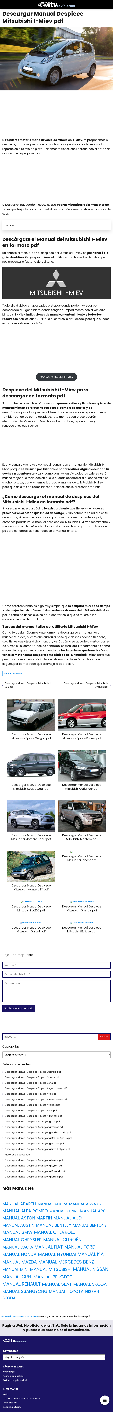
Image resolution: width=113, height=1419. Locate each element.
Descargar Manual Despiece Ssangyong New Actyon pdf (37, 1149)
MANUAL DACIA (17, 1247)
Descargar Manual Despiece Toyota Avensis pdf (32, 1105)
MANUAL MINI (15, 1269)
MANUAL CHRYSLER (22, 1240)
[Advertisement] (56, 114)
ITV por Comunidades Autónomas (21, 1398)
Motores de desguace (17, 1154)
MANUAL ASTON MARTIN (27, 1218)
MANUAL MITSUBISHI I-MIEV (56, 377)
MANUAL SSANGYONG (24, 1291)
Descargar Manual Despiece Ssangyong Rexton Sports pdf (38, 1138)
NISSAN (92, 1291)
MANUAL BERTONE (90, 1225)
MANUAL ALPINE (64, 1211)
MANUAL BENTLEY (53, 1225)
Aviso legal (9, 1371)
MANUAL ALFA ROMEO (25, 1211)
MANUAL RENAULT (21, 1284)
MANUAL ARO (93, 1211)
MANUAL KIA (91, 1254)
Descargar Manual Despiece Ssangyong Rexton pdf (34, 1143)
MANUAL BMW (17, 1232)
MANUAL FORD (79, 1247)
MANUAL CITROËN (62, 1239)
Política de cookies (13, 1375)
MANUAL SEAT (57, 1284)
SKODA (9, 1298)
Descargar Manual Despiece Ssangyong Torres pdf (34, 1127)
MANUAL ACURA (52, 1204)
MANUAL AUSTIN (18, 1225)
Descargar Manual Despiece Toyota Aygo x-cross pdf (36, 1088)
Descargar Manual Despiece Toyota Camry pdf (32, 1077)
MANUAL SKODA (90, 1284)
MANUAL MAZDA (19, 1262)
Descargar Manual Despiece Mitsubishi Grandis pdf (86, 685)
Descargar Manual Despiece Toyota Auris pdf (31, 1110)
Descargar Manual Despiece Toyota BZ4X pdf (31, 1083)
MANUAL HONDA (19, 1254)
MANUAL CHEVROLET (55, 1232)
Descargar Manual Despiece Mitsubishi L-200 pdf (28, 685)
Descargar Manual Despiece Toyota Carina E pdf (33, 1072)
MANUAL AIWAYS (85, 1204)
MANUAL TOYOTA (66, 1291)
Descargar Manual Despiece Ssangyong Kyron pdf (34, 1165)
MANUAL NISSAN (90, 1269)
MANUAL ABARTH (19, 1204)
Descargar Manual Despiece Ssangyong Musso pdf (34, 1160)
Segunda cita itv (12, 1406)
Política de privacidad (15, 1380)
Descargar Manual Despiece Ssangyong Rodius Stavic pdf (38, 1132)
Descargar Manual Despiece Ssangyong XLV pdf (32, 1121)
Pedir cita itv (9, 1402)
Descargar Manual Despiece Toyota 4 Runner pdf (33, 1116)
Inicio (5, 1394)
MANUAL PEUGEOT (53, 1277)
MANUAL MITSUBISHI (13, 673)
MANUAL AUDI (68, 1218)
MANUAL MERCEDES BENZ (66, 1262)
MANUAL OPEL (17, 1277)
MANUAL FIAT (49, 1247)
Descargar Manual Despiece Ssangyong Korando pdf (35, 1171)
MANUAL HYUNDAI (57, 1254)
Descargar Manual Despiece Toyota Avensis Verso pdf (36, 1099)
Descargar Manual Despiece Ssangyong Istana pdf (34, 1176)
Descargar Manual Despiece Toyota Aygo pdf (31, 1094)
